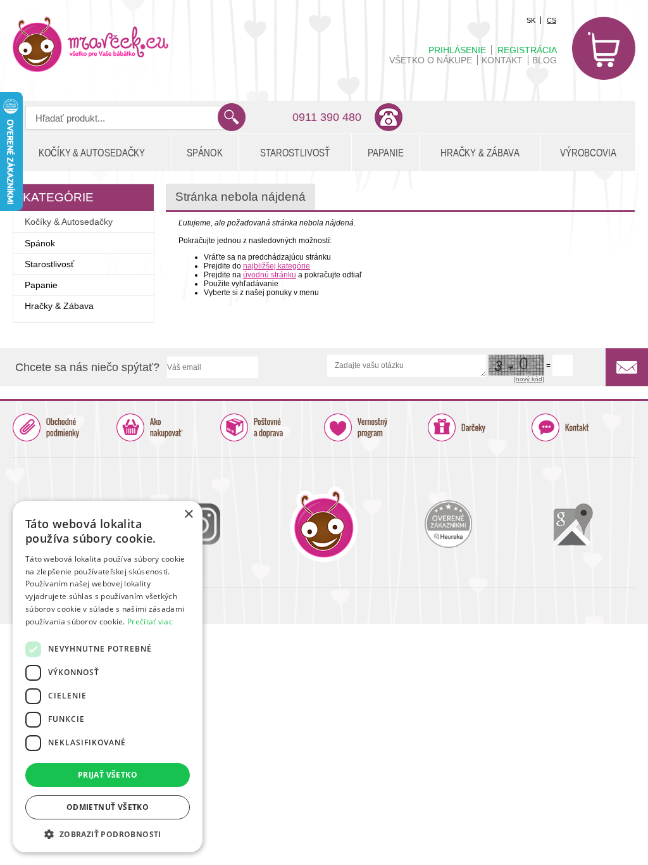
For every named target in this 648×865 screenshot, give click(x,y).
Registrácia (527, 50)
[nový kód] (529, 379)
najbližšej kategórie (276, 266)
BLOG (544, 60)
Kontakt (502, 60)
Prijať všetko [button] (107, 774)
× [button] (188, 514)
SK (530, 20)
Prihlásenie (457, 50)
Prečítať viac (150, 621)
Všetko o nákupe (430, 60)
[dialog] (107, 676)
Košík (603, 48)
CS (551, 20)
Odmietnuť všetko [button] (107, 807)
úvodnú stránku (269, 274)
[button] (107, 834)
